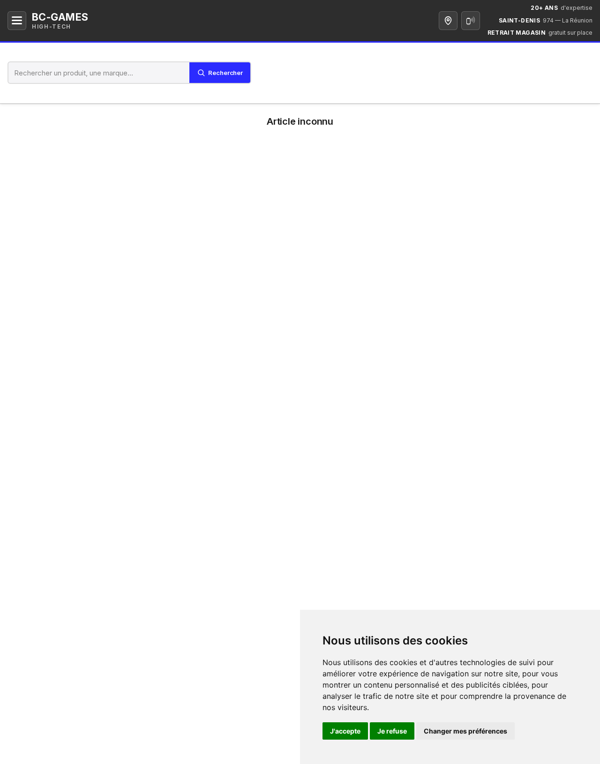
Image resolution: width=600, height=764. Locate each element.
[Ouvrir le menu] (17, 20)
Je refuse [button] (392, 731)
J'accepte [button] (345, 731)
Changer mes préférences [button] (465, 731)
